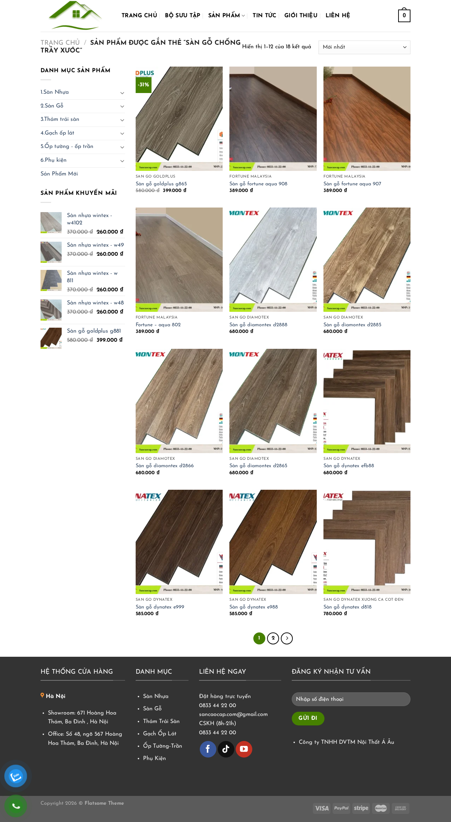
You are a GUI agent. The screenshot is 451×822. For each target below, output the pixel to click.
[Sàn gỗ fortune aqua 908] (272, 119)
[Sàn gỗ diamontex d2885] (366, 260)
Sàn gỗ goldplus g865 (161, 184)
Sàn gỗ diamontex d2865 (258, 466)
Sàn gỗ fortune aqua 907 (352, 184)
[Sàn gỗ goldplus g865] (179, 119)
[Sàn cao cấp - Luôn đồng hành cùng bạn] (76, 16)
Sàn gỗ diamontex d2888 (258, 325)
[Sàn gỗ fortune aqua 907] (366, 119)
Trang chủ (139, 16)
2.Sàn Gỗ (52, 106)
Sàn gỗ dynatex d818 (347, 607)
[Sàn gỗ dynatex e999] (179, 542)
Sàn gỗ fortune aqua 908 (258, 184)
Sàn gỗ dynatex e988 (253, 607)
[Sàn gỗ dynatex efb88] (366, 401)
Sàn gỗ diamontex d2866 (165, 466)
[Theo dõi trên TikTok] (226, 749)
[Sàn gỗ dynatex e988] (272, 542)
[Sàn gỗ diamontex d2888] (272, 260)
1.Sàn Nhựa (55, 92)
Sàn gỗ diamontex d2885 (352, 325)
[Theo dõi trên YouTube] (244, 749)
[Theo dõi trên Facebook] (208, 749)
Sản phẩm (224, 16)
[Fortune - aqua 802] (179, 260)
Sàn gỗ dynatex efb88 (348, 466)
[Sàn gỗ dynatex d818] (366, 542)
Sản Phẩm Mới (59, 174)
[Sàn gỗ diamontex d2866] (179, 401)
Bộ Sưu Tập (182, 16)
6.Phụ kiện (54, 160)
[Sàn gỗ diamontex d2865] (272, 401)
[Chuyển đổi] (122, 92)
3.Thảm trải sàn (60, 119)
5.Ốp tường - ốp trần (67, 146)
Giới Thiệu (300, 16)
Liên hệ (338, 16)
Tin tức (264, 16)
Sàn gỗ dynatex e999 (160, 607)
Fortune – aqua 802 (158, 325)
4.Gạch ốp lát (57, 133)
